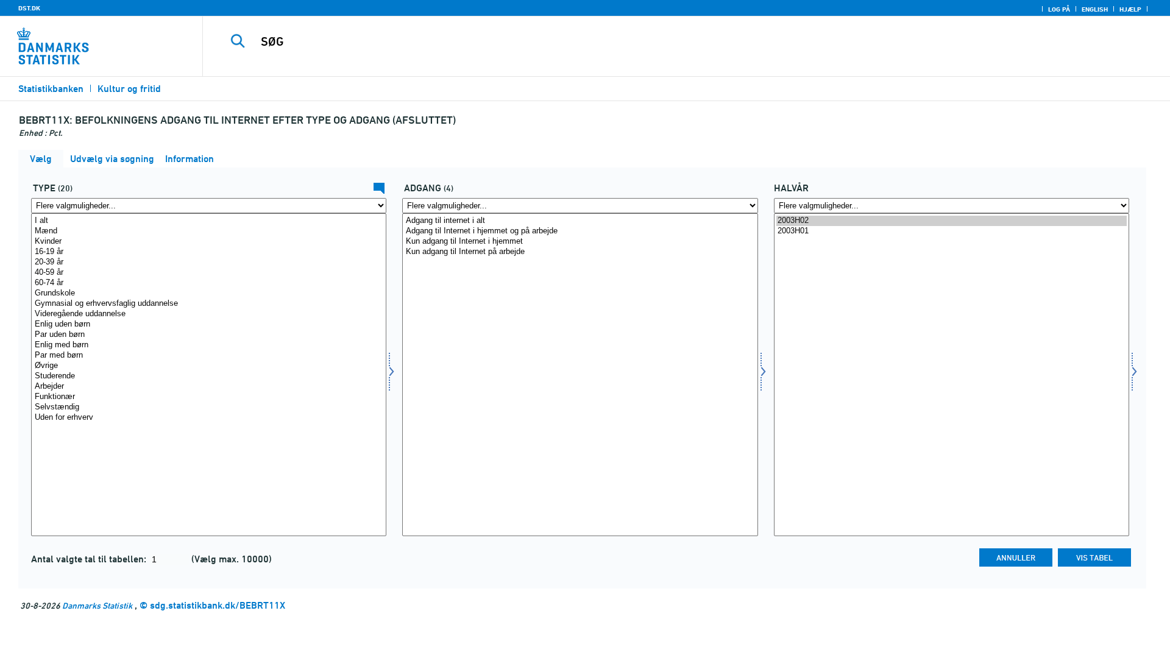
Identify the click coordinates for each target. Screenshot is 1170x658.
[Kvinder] (209, 241)
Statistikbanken (50, 88)
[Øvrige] (209, 366)
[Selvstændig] (209, 407)
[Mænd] (209, 231)
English (1095, 9)
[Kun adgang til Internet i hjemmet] (580, 241)
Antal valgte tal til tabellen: (90, 559)
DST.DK (29, 8)
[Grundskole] (209, 293)
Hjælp (1130, 9)
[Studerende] (209, 376)
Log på (1059, 9)
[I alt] (209, 221)
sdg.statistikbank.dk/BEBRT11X (217, 605)
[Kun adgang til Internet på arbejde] (580, 252)
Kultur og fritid (129, 88)
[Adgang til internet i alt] (580, 221)
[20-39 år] (209, 262)
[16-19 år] (209, 252)
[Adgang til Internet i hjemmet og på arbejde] (580, 231)
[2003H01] (951, 231)
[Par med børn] (209, 355)
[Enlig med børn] (209, 345)
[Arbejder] (209, 386)
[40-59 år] (209, 272)
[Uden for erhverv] (209, 417)
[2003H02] (951, 221)
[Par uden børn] (209, 335)
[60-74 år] (209, 283)
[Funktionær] (209, 397)
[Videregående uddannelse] (209, 314)
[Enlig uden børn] (209, 324)
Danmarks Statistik (97, 605)
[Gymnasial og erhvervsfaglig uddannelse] (209, 304)
